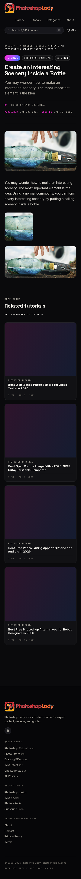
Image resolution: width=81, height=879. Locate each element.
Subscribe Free (14, 809)
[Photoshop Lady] (29, 8)
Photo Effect (14, 753)
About (70, 20)
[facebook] (8, 730)
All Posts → (11, 776)
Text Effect (14, 765)
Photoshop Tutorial (32, 46)
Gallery (19, 20)
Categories (53, 20)
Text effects (12, 798)
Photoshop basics (16, 792)
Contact (9, 831)
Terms (8, 842)
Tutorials (35, 20)
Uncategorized (16, 770)
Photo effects (13, 803)
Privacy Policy (13, 836)
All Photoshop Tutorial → (24, 314)
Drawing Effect (16, 759)
